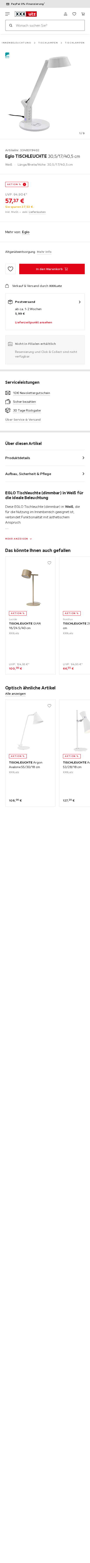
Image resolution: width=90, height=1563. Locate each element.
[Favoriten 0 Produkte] (74, 14)
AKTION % (14, 184)
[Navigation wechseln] (7, 14)
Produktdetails (17, 458)
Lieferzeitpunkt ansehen (33, 322)
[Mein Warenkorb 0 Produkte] (83, 14)
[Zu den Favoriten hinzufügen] (10, 269)
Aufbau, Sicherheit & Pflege (28, 474)
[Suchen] (10, 25)
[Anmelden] (65, 14)
